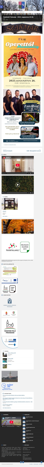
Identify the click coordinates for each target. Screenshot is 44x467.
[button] (18, 185)
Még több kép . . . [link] (5, 216)
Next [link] (40, 149)
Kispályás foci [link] (28, 430)
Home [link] (4, 19)
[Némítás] (30, 173)
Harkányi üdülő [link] (10, 358)
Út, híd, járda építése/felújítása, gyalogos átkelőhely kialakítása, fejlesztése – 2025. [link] (17, 401)
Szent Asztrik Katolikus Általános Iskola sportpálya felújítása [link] (14, 395)
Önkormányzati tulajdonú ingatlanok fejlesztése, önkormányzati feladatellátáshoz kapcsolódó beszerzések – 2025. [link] (17, 399)
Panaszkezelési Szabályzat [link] (7, 404)
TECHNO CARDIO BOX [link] (29, 433)
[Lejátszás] (3, 173)
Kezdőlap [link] (31, 464)
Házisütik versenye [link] (29, 416)
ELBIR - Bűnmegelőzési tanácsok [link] (34, 150)
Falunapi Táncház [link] (29, 424)
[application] (18, 165)
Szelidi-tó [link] (9, 364)
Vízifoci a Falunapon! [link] (29, 437)
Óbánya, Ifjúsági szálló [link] (12, 352)
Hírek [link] (7, 19)
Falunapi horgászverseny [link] (30, 427)
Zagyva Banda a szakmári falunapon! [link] (32, 420)
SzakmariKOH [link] (11, 144)
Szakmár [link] (4, 211)
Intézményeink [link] (36, 464)
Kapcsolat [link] (40, 464)
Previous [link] (4, 149)
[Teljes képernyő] (32, 173)
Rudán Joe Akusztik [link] (29, 440)
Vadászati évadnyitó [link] (7, 150)
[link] (1, 6)
